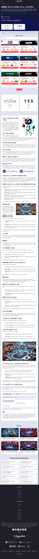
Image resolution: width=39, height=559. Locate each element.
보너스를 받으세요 (10, 51)
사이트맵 (19, 497)
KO (18, 532)
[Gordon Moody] (12, 546)
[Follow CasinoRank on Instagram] (16, 530)
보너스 (19, 490)
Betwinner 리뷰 (10, 85)
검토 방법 (19, 518)
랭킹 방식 (19, 516)
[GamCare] (21, 546)
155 (19, 506)
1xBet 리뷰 (10, 69)
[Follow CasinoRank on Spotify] (23, 530)
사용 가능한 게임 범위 (12, 137)
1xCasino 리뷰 (28, 69)
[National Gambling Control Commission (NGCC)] (11, 542)
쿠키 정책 (19, 557)
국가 (19, 495)
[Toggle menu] (2, 1)
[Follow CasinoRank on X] (18, 530)
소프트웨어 (19, 493)
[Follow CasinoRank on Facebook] (13, 530)
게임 (19, 491)
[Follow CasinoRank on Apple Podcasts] (25, 530)
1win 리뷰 (28, 53)
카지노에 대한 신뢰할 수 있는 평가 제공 (12, 123)
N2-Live (19, 504)
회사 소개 (19, 513)
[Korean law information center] (22, 542)
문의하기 (19, 514)
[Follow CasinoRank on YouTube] (21, 530)
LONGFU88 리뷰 (10, 53)
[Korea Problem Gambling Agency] (30, 542)
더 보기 (19, 89)
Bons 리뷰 (28, 85)
